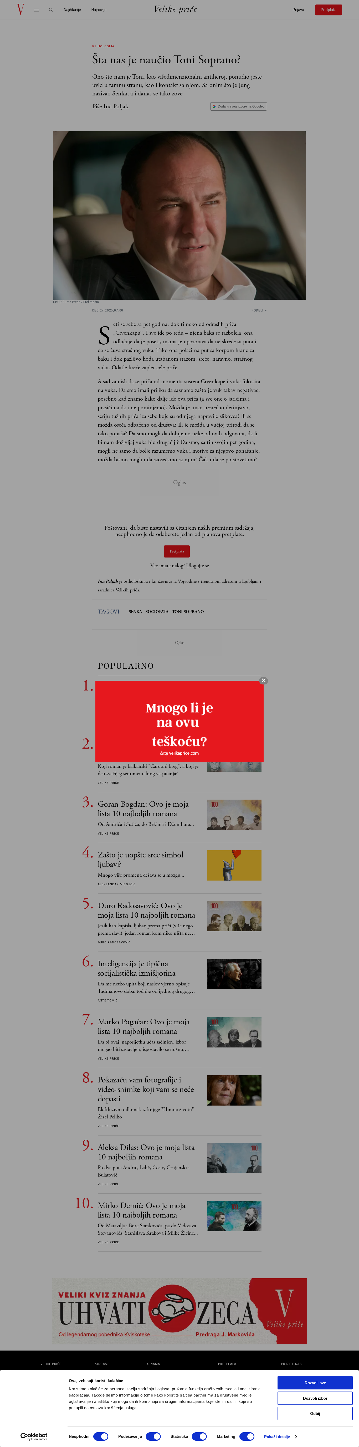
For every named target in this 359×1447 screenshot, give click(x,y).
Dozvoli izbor (315, 1398)
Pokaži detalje (277, 1436)
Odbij (315, 1413)
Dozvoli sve (315, 1382)
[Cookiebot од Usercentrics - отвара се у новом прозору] (34, 1437)
